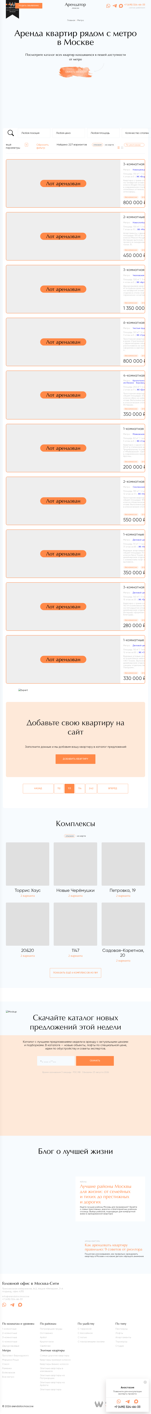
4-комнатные (9, 1341)
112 (59, 788)
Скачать (95, 1061)
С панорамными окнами (91, 1341)
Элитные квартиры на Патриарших (52, 1377)
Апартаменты (123, 1337)
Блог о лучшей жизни (75, 1151)
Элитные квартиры (50, 1389)
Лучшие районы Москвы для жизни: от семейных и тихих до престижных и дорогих (105, 1194)
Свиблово (45, 1345)
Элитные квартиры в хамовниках (51, 1369)
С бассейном (85, 1333)
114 (80, 788)
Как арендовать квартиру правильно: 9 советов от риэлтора (113, 1247)
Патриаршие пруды (51, 1328)
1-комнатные (9, 1328)
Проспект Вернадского (15, 1355)
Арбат (43, 1337)
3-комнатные (9, 1337)
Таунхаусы (121, 1341)
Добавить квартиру (75, 759)
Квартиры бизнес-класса (54, 1364)
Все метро (8, 1376)
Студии (119, 1345)
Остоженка (46, 1333)
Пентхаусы (121, 1328)
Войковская (8, 1372)
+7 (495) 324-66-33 (12, 1299)
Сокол (5, 1364)
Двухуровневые (10, 1345)
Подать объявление (29, 6)
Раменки (7, 1368)
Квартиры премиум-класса (55, 1359)
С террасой (84, 1328)
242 (91, 788)
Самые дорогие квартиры (54, 1355)
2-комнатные (9, 1333)
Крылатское (47, 1341)
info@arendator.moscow (15, 1296)
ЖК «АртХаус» (143, 282)
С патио (82, 1337)
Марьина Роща (10, 1359)
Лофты (119, 1333)
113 (69, 788)
